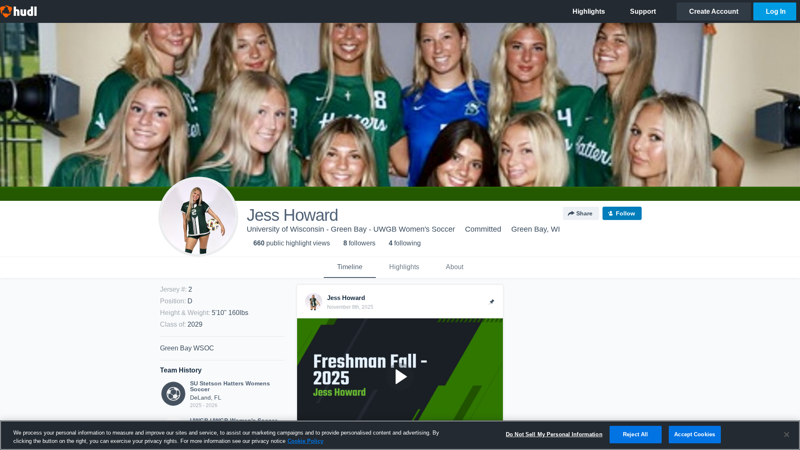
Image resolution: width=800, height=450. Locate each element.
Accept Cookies (694, 434)
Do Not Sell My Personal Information (554, 434)
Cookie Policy (305, 441)
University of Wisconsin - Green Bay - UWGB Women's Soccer (351, 229)
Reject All (635, 434)
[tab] (350, 267)
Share (584, 213)
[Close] (787, 434)
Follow (625, 213)
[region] (400, 435)
